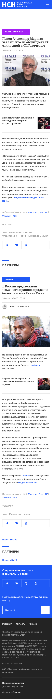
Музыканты (15, 514)
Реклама (33, 624)
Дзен (41, 212)
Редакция (7, 624)
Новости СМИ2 (9, 539)
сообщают (35, 365)
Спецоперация (9, 236)
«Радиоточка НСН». (27, 482)
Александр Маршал (38, 236)
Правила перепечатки (13, 683)
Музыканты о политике (20, 232)
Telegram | (7, 216)
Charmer (17, 692)
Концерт (27, 514)
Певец (23, 236)
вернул (26, 475)
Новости (32, 212)
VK (46, 212)
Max (15, 216)
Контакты (20, 624)
